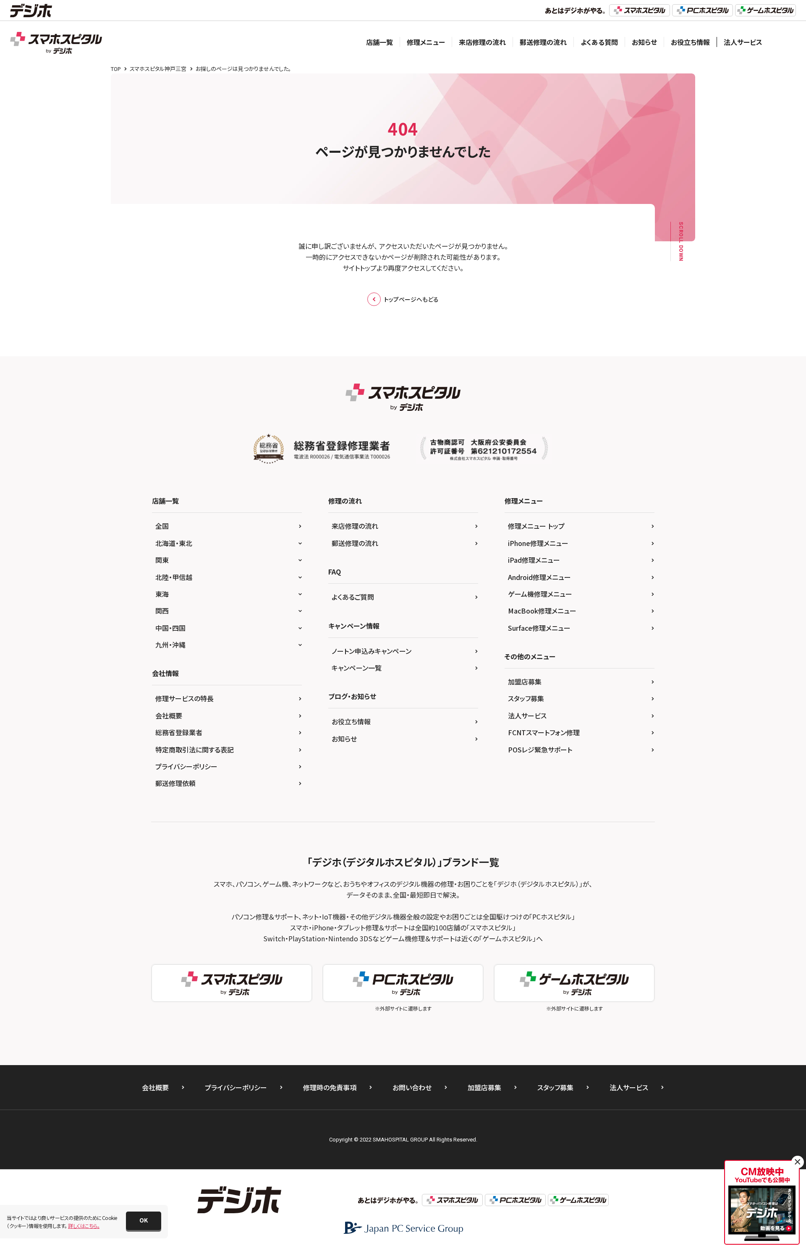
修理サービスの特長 (184, 698)
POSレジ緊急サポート (540, 749)
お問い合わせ (412, 1087)
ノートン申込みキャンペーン (371, 651)
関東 (162, 559)
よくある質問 (599, 42)
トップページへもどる (411, 299)
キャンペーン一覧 (357, 667)
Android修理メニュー (539, 577)
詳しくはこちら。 (83, 1225)
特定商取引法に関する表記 (194, 749)
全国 (162, 525)
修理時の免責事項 (329, 1087)
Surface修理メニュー (539, 627)
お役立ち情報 (690, 42)
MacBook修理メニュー (542, 610)
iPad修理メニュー (534, 559)
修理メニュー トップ (536, 525)
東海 (162, 593)
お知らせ (644, 42)
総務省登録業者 (178, 732)
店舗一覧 (379, 42)
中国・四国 (170, 627)
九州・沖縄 (170, 644)
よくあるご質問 (353, 596)
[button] (143, 1221)
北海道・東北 (173, 543)
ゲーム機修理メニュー (540, 593)
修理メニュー (426, 42)
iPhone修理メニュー (538, 543)
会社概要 (168, 715)
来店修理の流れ (482, 42)
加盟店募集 (525, 681)
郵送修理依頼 (175, 783)
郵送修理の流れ (543, 42)
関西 (162, 610)
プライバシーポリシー (186, 766)
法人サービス (743, 42)
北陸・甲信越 (173, 577)
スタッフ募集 (526, 698)
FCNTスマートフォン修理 (544, 732)
